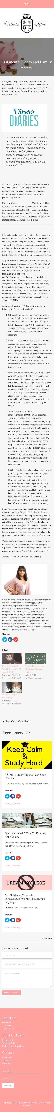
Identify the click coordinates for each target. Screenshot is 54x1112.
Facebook (6, 1063)
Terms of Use (8, 1028)
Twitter (5, 1060)
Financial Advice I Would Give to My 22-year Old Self (12, 668)
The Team (6, 1025)
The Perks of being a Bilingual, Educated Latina (34, 668)
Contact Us (7, 1057)
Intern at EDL (8, 1039)
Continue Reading (12, 803)
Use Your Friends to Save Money (10, 696)
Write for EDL (8, 1042)
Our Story (6, 1022)
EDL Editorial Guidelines (13, 1046)
